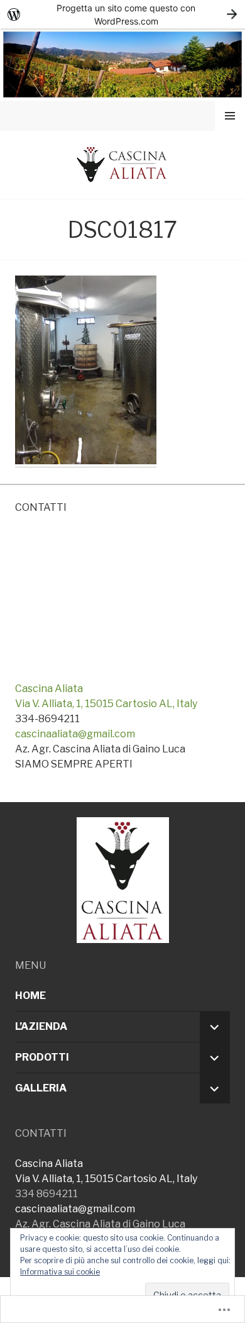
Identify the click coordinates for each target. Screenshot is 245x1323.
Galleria (41, 1088)
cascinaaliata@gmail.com (75, 734)
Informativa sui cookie (60, 1271)
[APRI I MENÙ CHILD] (215, 1027)
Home (30, 996)
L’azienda (41, 1026)
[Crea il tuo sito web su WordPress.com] (122, 14)
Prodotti (42, 1057)
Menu (230, 115)
